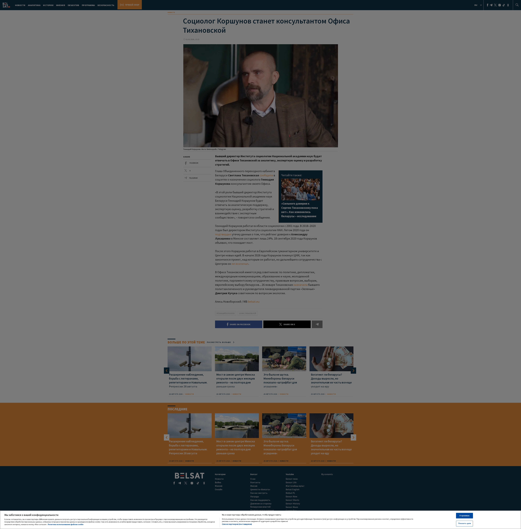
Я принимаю (464, 515)
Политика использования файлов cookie (65, 524)
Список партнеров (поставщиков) (237, 524)
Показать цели (464, 523)
